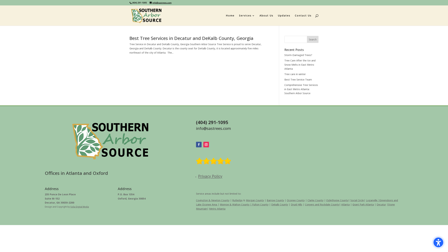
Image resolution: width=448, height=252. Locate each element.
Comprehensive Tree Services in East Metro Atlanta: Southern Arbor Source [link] (301, 89)
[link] (146, 15)
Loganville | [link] (373, 200)
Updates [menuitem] (284, 15)
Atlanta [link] (345, 204)
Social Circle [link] (357, 200)
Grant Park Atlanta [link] (363, 204)
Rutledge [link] (237, 200)
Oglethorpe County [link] (337, 200)
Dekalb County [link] (279, 204)
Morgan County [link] (255, 200)
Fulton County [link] (260, 204)
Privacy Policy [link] (210, 176)
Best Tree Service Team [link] (298, 79)
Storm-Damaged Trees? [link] (298, 55)
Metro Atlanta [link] (217, 208)
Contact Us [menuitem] (303, 15)
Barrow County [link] (275, 200)
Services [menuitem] (245, 15)
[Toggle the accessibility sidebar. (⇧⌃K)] (438, 242)
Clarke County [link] (315, 200)
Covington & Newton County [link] (212, 200)
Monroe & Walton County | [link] (236, 204)
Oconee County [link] (296, 200)
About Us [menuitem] (266, 15)
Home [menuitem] (230, 15)
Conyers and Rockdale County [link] (322, 204)
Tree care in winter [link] (295, 74)
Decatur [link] (381, 204)
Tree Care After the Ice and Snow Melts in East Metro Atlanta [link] (300, 65)
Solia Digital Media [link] (79, 206)
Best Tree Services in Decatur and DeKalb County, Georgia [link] (191, 38)
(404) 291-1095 (139, 2)
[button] (312, 39)
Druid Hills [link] (296, 204)
